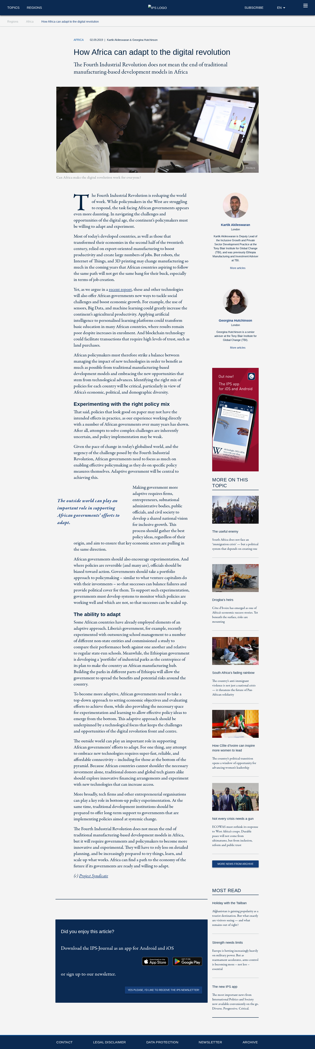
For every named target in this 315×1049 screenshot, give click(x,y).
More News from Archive (235, 863)
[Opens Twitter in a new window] (220, 41)
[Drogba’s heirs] (235, 580)
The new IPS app (224, 987)
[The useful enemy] (235, 512)
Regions (34, 7)
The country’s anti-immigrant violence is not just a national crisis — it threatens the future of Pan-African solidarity (234, 688)
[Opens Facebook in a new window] (228, 41)
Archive (250, 1042)
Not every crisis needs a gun (233, 819)
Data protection (162, 1042)
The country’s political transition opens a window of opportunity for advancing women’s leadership (234, 763)
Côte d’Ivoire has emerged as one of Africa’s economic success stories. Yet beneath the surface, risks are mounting (235, 615)
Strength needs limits (227, 942)
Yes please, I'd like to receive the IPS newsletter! (163, 990)
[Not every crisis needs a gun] (235, 799)
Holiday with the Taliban (229, 903)
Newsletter (210, 1042)
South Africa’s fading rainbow (233, 673)
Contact (64, 1042)
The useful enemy (225, 531)
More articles (238, 267)
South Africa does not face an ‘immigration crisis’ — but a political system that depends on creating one (235, 544)
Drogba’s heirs (222, 600)
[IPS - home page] (157, 7)
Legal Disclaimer (109, 1042)
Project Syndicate (93, 876)
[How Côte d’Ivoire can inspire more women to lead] (235, 726)
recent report (120, 289)
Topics (13, 7)
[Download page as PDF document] (204, 894)
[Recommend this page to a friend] (237, 41)
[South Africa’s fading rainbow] (235, 653)
